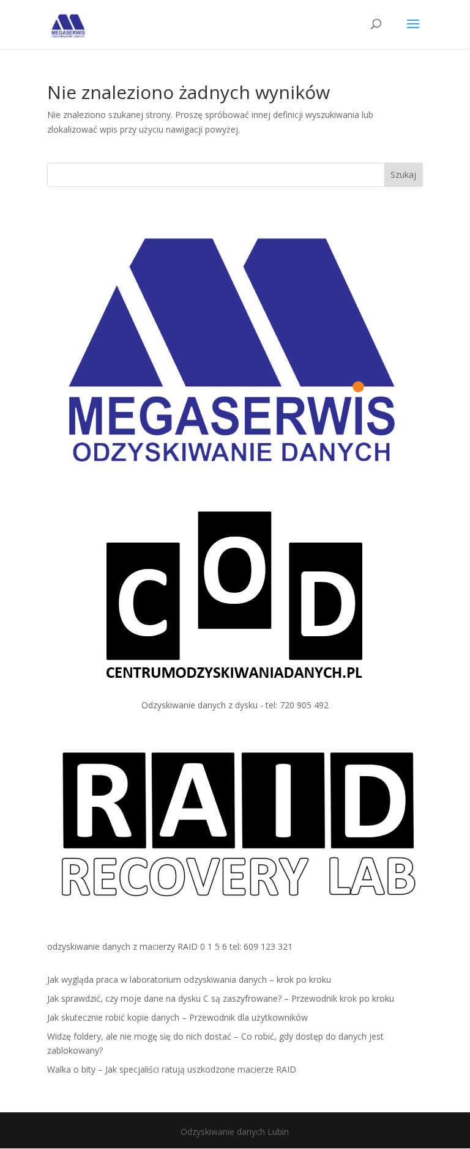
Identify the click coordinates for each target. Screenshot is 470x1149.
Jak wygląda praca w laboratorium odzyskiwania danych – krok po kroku (189, 979)
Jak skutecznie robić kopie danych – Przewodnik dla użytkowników (177, 1017)
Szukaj (403, 174)
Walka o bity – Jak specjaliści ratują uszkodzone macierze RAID (171, 1069)
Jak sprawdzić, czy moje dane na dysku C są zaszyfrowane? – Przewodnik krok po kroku (220, 998)
